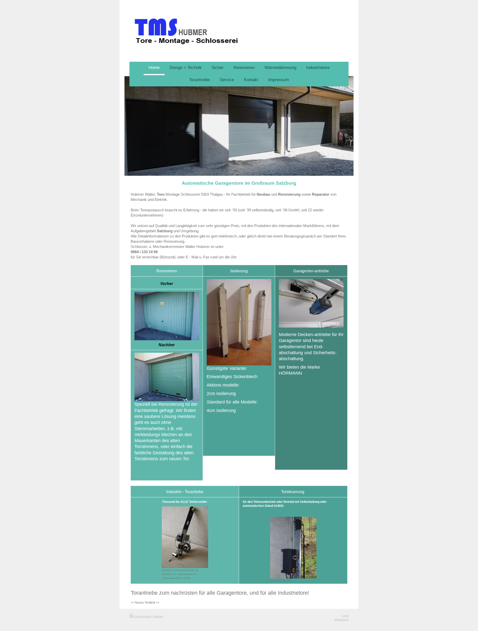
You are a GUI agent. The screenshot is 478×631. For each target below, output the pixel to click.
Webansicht (341, 619)
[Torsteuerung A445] (293, 547)
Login (345, 615)
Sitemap (158, 616)
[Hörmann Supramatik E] (311, 303)
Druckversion (143, 616)
